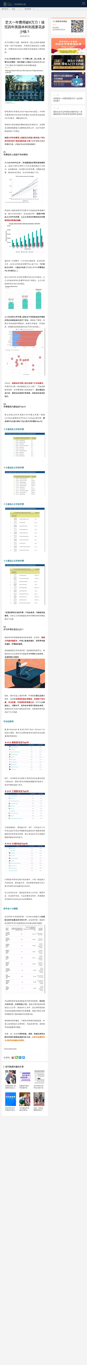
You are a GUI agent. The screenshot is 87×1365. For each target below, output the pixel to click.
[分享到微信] (16, 1057)
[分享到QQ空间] (20, 1057)
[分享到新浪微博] (13, 1057)
